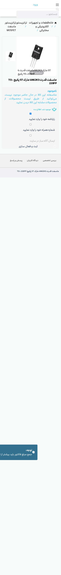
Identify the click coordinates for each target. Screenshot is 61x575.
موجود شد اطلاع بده (42, 109)
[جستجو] (37, 9)
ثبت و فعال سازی (29, 146)
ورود (35, 4)
